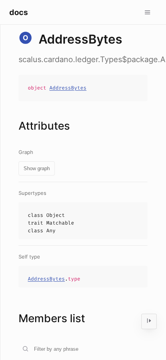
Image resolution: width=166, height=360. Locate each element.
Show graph (37, 168)
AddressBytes (67, 88)
